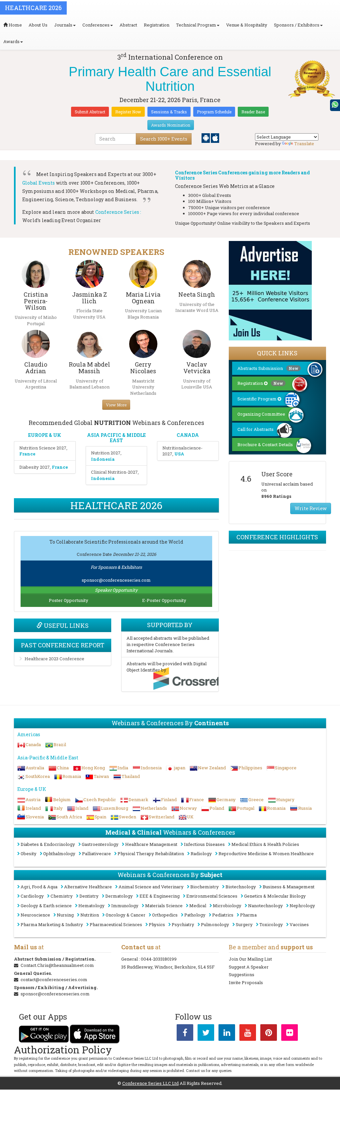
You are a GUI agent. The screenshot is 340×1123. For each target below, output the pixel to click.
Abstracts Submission (267, 368)
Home (15, 25)
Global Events (38, 183)
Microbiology (227, 906)
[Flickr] (289, 1034)
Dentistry (89, 896)
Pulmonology (215, 924)
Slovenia (35, 817)
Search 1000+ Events (163, 139)
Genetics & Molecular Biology (275, 896)
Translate (304, 144)
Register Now (128, 111)
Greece (256, 799)
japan (179, 768)
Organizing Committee (261, 414)
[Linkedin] (226, 1034)
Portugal (245, 808)
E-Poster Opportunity (164, 600)
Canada (33, 744)
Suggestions (241, 974)
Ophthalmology (59, 854)
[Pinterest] (268, 1034)
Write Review (311, 508)
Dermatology (119, 896)
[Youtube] (247, 1034)
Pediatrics (222, 915)
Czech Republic (99, 799)
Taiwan (101, 776)
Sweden (127, 817)
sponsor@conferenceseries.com (116, 580)
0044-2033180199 (159, 959)
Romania (71, 776)
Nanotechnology (265, 906)
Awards (11, 41)
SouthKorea (38, 776)
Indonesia (151, 768)
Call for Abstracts (255, 429)
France (196, 799)
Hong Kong (93, 768)
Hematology (91, 906)
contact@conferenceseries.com (54, 979)
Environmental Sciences (211, 896)
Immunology (124, 906)
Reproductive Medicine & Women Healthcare (266, 854)
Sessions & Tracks (169, 111)
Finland (169, 799)
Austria (33, 799)
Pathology (195, 915)
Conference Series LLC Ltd (150, 1083)
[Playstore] (206, 138)
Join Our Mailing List (250, 959)
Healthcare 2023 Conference (54, 659)
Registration (156, 25)
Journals (63, 25)
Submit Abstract (90, 111)
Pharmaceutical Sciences (116, 924)
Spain (100, 817)
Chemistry (61, 896)
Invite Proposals (246, 982)
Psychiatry (183, 924)
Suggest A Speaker (249, 967)
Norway (188, 808)
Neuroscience (35, 915)
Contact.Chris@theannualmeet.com (57, 965)
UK (190, 817)
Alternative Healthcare (88, 887)
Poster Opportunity (68, 600)
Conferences (96, 25)
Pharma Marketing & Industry (52, 924)
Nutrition (89, 915)
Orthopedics (165, 915)
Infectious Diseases (204, 844)
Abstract (128, 25)
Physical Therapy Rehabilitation (151, 854)
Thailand (131, 776)
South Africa (69, 817)
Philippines (250, 768)
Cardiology (32, 896)
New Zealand (212, 768)
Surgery (244, 924)
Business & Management (288, 887)
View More (116, 404)
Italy (58, 808)
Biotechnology (240, 887)
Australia (35, 768)
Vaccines (299, 924)
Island (81, 808)
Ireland (33, 808)
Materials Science (164, 906)
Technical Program (196, 25)
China (63, 768)
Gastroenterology (100, 844)
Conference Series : (118, 212)
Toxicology (271, 924)
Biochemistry (204, 887)
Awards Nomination (170, 125)
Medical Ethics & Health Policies (265, 844)
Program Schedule (214, 111)
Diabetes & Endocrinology (48, 844)
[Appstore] (215, 138)
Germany (226, 799)
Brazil (59, 744)
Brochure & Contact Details (265, 444)
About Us (38, 25)
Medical (197, 906)
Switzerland (161, 817)
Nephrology (302, 906)
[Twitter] (206, 1034)
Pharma (248, 915)
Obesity (29, 854)
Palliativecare (96, 854)
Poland (217, 808)
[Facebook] (185, 1034)
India (123, 768)
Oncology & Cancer (125, 915)
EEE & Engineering (159, 896)
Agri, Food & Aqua (39, 887)
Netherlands (154, 808)
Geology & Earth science (46, 906)
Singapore (286, 768)
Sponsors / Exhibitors (296, 25)
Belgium (62, 799)
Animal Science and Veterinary (151, 887)
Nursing (65, 915)
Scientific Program (257, 399)
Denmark (138, 799)
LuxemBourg (114, 808)
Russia (305, 808)
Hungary (285, 799)
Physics (157, 924)
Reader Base (253, 111)
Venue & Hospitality (246, 25)
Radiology (201, 854)
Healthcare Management (151, 844)
